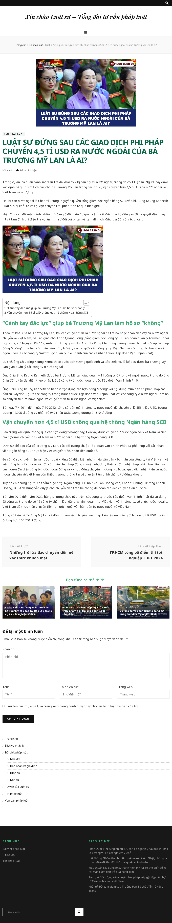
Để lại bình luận (28, 170)
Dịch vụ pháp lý (14, 745)
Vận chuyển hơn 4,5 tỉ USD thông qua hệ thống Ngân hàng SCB (47, 312)
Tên (6, 687)
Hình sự (15, 773)
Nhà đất (15, 759)
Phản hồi (9, 649)
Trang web (125, 687)
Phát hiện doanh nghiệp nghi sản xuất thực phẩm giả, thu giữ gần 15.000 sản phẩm (86, 611)
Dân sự (14, 780)
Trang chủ (11, 738)
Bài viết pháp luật (16, 752)
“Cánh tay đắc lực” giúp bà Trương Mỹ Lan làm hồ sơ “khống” (46, 308)
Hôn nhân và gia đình (23, 766)
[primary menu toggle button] (86, 32)
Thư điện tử (69, 687)
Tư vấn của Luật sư (17, 787)
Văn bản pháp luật (16, 800)
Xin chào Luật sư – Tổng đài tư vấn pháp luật (86, 17)
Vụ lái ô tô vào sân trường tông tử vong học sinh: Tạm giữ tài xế (142, 612)
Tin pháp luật (14, 133)
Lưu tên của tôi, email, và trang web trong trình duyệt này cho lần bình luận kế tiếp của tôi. (72, 706)
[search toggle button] (166, 3)
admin (10, 170)
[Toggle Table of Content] (84, 303)
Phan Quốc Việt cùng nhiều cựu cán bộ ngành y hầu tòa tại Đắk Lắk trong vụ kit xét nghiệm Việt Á (28, 611)
